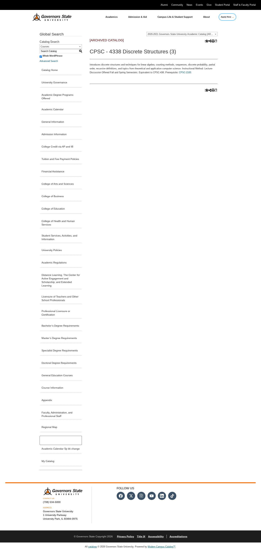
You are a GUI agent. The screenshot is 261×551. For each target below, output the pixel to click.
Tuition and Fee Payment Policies (60, 159)
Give (209, 5)
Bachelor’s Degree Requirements (60, 325)
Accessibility (156, 536)
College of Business (53, 196)
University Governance (54, 82)
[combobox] (182, 34)
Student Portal (222, 5)
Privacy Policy (125, 536)
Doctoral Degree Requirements (59, 362)
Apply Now (227, 16)
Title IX (141, 536)
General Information (53, 121)
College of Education (53, 208)
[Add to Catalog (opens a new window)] (206, 41)
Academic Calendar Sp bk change (61, 448)
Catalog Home (50, 70)
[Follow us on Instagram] (141, 496)
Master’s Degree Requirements (59, 338)
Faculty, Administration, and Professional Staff (57, 414)
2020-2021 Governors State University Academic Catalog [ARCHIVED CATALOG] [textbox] (182, 34)
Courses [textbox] (45, 46)
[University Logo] (49, 17)
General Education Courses (57, 375)
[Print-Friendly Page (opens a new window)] (212, 41)
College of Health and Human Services (58, 223)
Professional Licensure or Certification (56, 313)
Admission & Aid (137, 17)
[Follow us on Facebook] (121, 496)
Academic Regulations (54, 262)
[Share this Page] (209, 41)
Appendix (47, 400)
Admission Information (54, 134)
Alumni (164, 5)
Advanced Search (49, 61)
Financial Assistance (53, 171)
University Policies (52, 250)
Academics (111, 17)
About (206, 17)
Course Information (52, 387)
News (189, 5)
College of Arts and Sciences (58, 183)
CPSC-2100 (185, 72)
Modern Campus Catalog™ (161, 546)
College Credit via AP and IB (57, 146)
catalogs (92, 546)
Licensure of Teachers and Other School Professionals (60, 298)
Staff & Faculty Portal (244, 5)
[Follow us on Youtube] (152, 496)
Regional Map (49, 427)
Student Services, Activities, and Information (59, 237)
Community (177, 5)
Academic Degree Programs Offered (57, 96)
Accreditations (178, 536)
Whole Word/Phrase (52, 56)
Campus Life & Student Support (174, 17)
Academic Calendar (53, 109)
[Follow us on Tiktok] (172, 496)
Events (199, 5)
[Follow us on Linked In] (162, 496)
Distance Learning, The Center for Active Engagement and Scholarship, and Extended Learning (61, 280)
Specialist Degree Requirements (60, 350)
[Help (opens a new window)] (216, 41)
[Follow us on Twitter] (131, 496)
